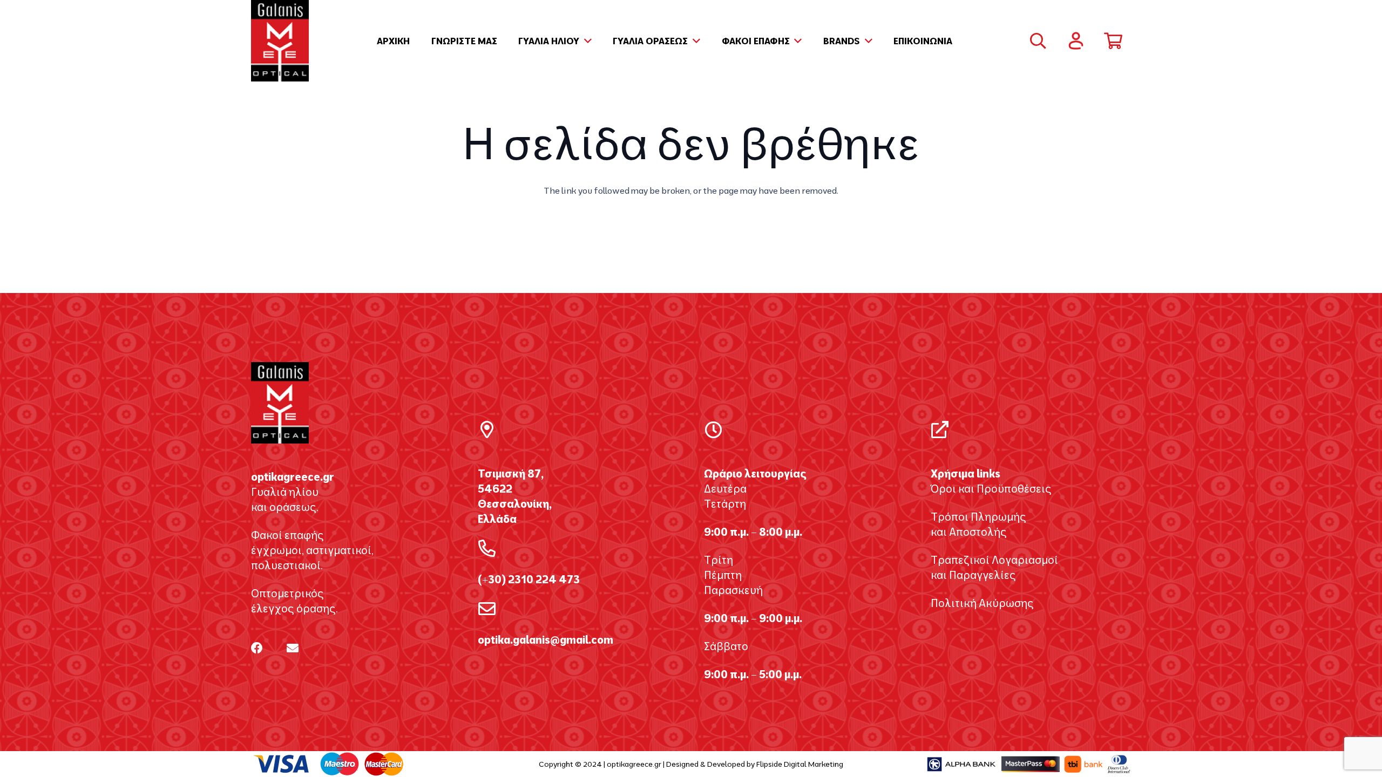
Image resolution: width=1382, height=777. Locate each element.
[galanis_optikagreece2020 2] (280, 40)
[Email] (293, 648)
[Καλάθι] (1113, 41)
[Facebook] (257, 648)
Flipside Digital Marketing (799, 764)
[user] (1075, 41)
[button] (585, 41)
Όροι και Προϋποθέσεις (991, 488)
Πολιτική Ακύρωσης (982, 603)
